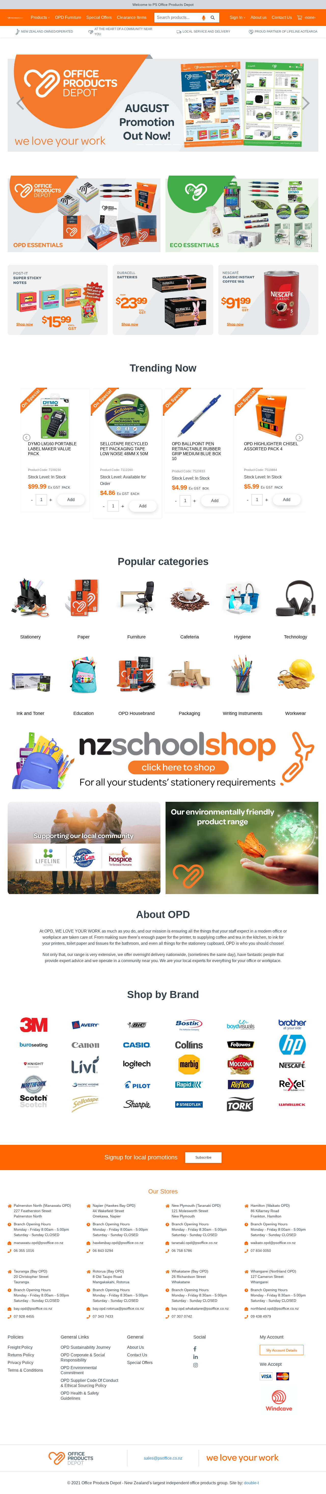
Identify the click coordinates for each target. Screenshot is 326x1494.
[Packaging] (189, 680)
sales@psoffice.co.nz (163, 1458)
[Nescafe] (292, 1065)
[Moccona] (240, 1064)
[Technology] (295, 603)
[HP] (292, 1044)
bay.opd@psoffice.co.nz (33, 1308)
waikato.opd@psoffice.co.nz (273, 1243)
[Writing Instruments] (242, 680)
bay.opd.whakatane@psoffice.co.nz (200, 1308)
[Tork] (240, 1104)
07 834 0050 (261, 1251)
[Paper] (83, 603)
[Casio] (137, 1044)
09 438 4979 (261, 1316)
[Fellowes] (240, 1045)
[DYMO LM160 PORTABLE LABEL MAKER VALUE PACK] (55, 416)
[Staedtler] (189, 1104)
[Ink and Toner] (30, 680)
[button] (20, 103)
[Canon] (85, 1044)
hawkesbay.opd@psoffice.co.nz (118, 1243)
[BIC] (137, 1024)
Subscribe (203, 1157)
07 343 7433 (103, 1316)
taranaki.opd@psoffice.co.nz (195, 1243)
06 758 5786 (182, 1251)
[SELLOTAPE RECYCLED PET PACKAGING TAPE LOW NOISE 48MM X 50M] (127, 416)
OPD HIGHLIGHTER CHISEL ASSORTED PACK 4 (271, 446)
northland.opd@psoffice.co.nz (275, 1308)
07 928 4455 (24, 1316)
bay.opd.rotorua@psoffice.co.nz (118, 1308)
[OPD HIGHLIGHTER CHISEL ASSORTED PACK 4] (271, 416)
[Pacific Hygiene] (85, 1084)
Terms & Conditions (25, 1370)
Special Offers (99, 17)
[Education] (83, 680)
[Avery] (85, 1024)
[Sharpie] (137, 1104)
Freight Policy (20, 1347)
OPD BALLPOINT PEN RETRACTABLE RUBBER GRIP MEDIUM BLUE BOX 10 (196, 451)
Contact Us (282, 17)
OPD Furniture (68, 17)
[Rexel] (292, 1084)
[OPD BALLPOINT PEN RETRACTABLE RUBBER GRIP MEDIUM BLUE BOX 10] (199, 416)
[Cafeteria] (189, 603)
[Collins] (189, 1045)
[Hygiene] (242, 603)
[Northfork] (33, 1084)
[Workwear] (295, 680)
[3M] (33, 1024)
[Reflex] (240, 1084)
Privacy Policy (20, 1362)
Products (39, 17)
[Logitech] (137, 1064)
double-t (251, 1483)
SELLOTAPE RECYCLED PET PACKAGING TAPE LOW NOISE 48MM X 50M (124, 449)
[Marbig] (188, 1064)
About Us (135, 1347)
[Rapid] (189, 1084)
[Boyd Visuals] (240, 1025)
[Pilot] (137, 1084)
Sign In (236, 17)
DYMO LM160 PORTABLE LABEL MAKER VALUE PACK (52, 449)
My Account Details (281, 1350)
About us (259, 17)
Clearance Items (131, 17)
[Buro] (33, 1044)
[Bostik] (189, 1025)
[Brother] (292, 1025)
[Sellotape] (85, 1104)
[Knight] (33, 1064)
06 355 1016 (24, 1251)
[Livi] (85, 1064)
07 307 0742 (182, 1316)
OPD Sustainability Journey (86, 1347)
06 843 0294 (103, 1251)
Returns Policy (21, 1355)
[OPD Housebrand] (136, 680)
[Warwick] (292, 1104)
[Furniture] (136, 603)
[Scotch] (33, 1104)
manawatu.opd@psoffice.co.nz (38, 1243)
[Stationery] (30, 603)
